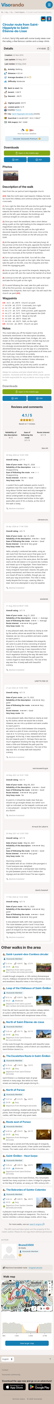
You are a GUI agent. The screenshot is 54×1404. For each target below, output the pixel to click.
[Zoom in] (49, 1283)
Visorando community (11, 1374)
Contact (5, 1370)
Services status (18, 1399)
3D (46, 1308)
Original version (35, 1267)
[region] (27, 1296)
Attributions (6, 1310)
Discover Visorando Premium (25, 139)
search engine (36, 1224)
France (18, 110)
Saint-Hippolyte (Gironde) (22, 114)
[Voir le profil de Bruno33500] (9, 1252)
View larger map (27, 1343)
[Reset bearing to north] (49, 1291)
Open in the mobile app (28, 153)
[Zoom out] (49, 1287)
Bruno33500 (26, 1245)
